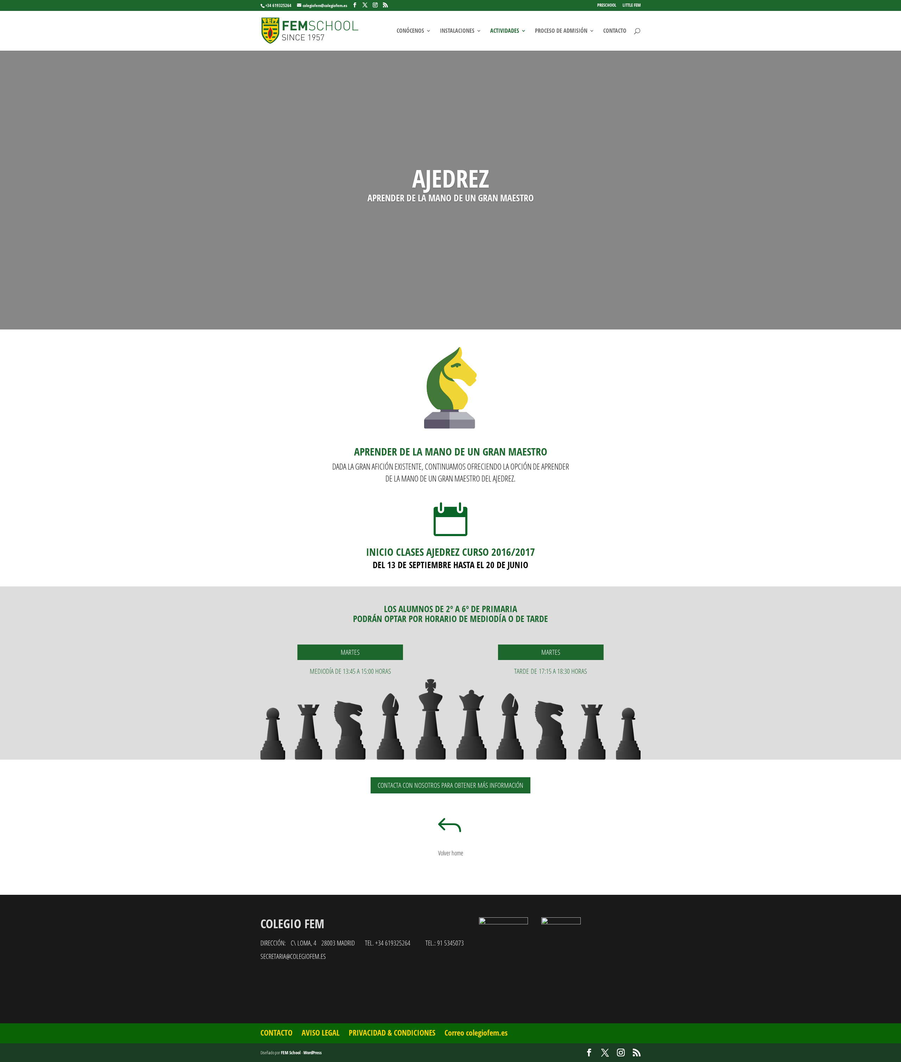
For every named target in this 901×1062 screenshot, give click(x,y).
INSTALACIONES (457, 31)
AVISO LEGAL (321, 1032)
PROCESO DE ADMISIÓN (561, 31)
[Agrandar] (571, 926)
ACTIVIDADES (504, 31)
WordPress (312, 1052)
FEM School (291, 1052)
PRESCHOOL (606, 5)
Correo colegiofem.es (476, 1032)
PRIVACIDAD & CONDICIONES (392, 1032)
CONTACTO (614, 31)
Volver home (450, 853)
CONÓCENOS (410, 31)
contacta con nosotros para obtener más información (450, 785)
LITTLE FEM (632, 5)
